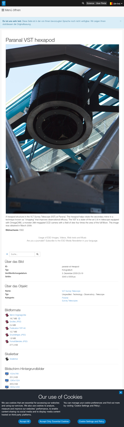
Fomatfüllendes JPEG (18, 341)
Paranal (65, 298)
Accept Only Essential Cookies (54, 421)
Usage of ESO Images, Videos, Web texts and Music (62, 237)
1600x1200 (15, 387)
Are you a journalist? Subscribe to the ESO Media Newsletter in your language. (62, 240)
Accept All (24, 421)
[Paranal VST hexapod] (62, 129)
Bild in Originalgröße (18, 315)
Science (90, 3)
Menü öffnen (12, 10)
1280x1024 (15, 380)
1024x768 (14, 373)
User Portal (101, 3)
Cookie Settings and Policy (91, 421)
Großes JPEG (15, 321)
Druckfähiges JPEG (18, 335)
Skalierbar (14, 359)
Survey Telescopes (70, 300)
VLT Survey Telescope (71, 291)
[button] (19, 318)
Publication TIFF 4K (18, 328)
